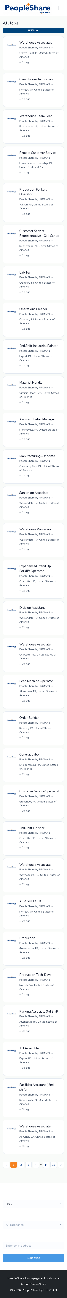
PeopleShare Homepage (23, 1278)
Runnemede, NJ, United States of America (38, 128)
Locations (50, 1278)
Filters (35, 30)
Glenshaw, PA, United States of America (38, 803)
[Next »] (61, 1165)
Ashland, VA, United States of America (37, 1138)
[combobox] (33, 1204)
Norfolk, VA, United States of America (36, 91)
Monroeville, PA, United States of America (38, 431)
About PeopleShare (34, 1284)
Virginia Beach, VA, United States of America (39, 395)
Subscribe (33, 1258)
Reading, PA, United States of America (36, 730)
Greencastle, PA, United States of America (39, 950)
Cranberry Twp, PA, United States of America (39, 468)
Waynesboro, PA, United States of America (39, 877)
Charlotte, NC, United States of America (37, 583)
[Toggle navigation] (60, 8)
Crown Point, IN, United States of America (38, 55)
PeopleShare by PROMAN (34, 47)
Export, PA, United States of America (35, 358)
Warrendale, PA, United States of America (39, 505)
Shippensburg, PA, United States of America (38, 767)
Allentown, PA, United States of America (38, 693)
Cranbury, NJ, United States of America (37, 284)
